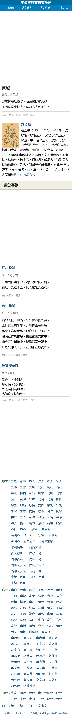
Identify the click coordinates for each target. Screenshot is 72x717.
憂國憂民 (29, 541)
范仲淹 (53, 656)
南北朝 (42, 693)
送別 (59, 505)
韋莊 (14, 614)
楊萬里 (27, 656)
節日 (14, 529)
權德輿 (40, 668)
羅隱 (41, 608)
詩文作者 (45, 7)
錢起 (23, 620)
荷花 (59, 487)
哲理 (50, 511)
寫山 (18, 355)
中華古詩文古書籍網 (36, 2)
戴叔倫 (27, 680)
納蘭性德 (29, 686)
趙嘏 (32, 626)
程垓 (23, 632)
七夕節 (40, 535)
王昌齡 (53, 650)
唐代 (59, 693)
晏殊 (41, 614)
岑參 (32, 596)
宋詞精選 (17, 547)
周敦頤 (53, 680)
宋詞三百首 (18, 583)
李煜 (23, 596)
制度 (32, 400)
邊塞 (14, 505)
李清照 (15, 638)
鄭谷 (41, 626)
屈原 (14, 620)
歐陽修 (53, 644)
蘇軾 (32, 590)
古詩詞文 (9, 7)
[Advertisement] (36, 46)
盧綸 (50, 614)
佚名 (12, 373)
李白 (14, 590)
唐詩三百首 (18, 577)
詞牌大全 (35, 547)
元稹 (14, 596)
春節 (23, 529)
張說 (59, 626)
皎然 (59, 602)
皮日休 (53, 662)
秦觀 (14, 626)
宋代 (4, 275)
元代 (4, 94)
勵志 (41, 511)
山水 (41, 493)
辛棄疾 (46, 632)
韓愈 (41, 596)
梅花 (50, 487)
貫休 (23, 608)
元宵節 (33, 529)
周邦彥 (27, 662)
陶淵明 (53, 638)
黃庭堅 (40, 674)
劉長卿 (27, 650)
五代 (14, 699)
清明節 (15, 535)
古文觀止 (17, 553)
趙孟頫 (14, 94)
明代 (50, 699)
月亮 (32, 493)
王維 (41, 590)
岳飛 (59, 614)
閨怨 (59, 511)
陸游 (59, 590)
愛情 (32, 511)
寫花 (41, 487)
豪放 (41, 523)
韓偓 (32, 620)
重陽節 (15, 541)
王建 (59, 608)
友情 (50, 517)
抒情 (32, 505)
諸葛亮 (40, 656)
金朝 (4, 313)
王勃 (23, 614)
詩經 (50, 523)
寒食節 (46, 529)
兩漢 (4, 373)
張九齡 (15, 680)
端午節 (27, 535)
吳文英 (15, 668)
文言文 (42, 706)
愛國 (41, 505)
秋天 (50, 481)
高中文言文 (18, 571)
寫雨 (14, 487)
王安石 (40, 644)
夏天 (41, 481)
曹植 (50, 602)
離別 (50, 505)
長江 (14, 499)
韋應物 (15, 650)
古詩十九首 (36, 571)
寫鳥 (41, 499)
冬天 (59, 481)
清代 (59, 699)
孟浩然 (15, 644)
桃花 (18, 115)
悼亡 (14, 517)
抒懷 (25, 355)
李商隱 (40, 638)
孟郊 (14, 608)
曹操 (14, 602)
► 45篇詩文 (28, 175)
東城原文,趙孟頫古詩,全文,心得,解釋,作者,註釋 (25, 713)
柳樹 (25, 115)
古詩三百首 (8, 115)
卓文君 (40, 680)
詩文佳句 (27, 7)
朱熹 (41, 620)
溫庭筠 (40, 650)
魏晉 (32, 693)
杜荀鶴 (15, 662)
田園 (59, 499)
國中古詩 (17, 559)
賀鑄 (50, 626)
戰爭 (59, 517)
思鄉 (14, 511)
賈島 (59, 596)
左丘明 (15, 674)
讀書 (14, 523)
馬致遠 (27, 668)
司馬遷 (15, 686)
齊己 (50, 596)
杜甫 (23, 590)
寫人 (23, 517)
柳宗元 (27, 644)
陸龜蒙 (15, 656)
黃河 (23, 499)
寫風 (32, 487)
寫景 (18, 295)
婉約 (32, 523)
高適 (50, 620)
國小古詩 (35, 553)
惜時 (23, 523)
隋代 (50, 693)
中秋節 (53, 535)
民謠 (59, 523)
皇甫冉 (53, 668)
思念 (23, 511)
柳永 (23, 602)
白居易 (33, 632)
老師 (32, 517)
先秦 (14, 693)
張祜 (50, 608)
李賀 (32, 602)
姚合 (32, 614)
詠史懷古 (48, 541)
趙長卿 (53, 674)
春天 (32, 481)
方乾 (59, 620)
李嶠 (23, 626)
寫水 (59, 493)
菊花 (14, 493)
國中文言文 (36, 565)
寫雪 (23, 487)
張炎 (14, 632)
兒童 (32, 499)
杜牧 (50, 590)
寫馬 (50, 499)
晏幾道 (40, 662)
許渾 (32, 608)
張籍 (41, 602)
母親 (41, 517)
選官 (25, 400)
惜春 (32, 115)
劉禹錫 (27, 638)
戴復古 (14, 275)
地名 (23, 505)
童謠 (18, 400)
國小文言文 (18, 565)
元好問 (14, 313)
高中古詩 (35, 559)
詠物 (23, 481)
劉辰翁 (27, 674)
